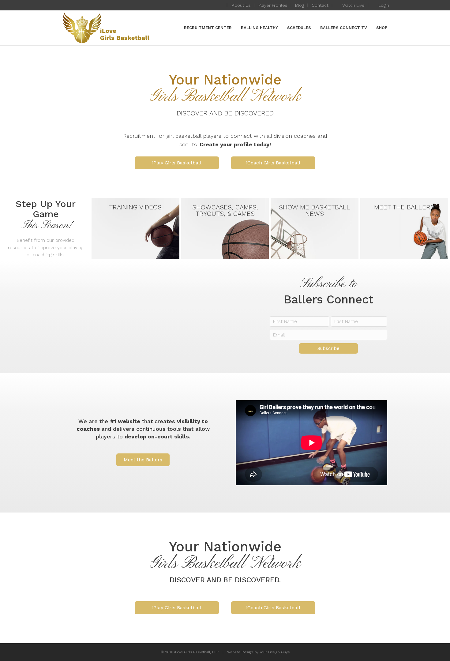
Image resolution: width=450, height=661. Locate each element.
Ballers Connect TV (343, 27)
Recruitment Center (208, 27)
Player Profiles (272, 5)
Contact (320, 5)
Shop (381, 27)
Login (383, 5)
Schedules (299, 27)
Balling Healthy (259, 27)
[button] (177, 162)
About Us (241, 5)
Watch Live (353, 5)
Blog (299, 5)
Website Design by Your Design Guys (258, 652)
